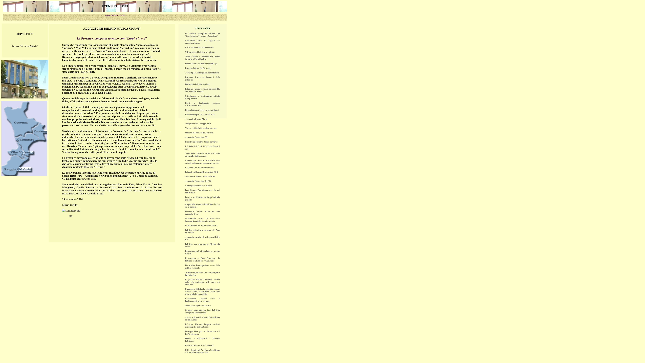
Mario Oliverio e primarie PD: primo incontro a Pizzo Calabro (202, 57)
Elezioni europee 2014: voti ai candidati (202, 110)
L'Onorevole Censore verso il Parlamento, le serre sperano (202, 299)
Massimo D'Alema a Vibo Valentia (200, 176)
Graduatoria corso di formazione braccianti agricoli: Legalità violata (202, 219)
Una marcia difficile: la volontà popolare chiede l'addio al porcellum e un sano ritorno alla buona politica (202, 291)
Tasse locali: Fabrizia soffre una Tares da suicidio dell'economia (202, 154)
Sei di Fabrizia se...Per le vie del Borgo (201, 64)
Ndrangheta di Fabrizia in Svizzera (200, 52)
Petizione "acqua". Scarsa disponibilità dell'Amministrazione (202, 90)
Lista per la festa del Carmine (197, 68)
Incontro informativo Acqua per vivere (201, 142)
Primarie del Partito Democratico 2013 (201, 172)
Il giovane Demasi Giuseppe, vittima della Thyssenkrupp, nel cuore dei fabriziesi (202, 282)
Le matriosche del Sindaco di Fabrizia (201, 225)
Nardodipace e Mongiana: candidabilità (202, 73)
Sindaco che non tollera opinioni (199, 133)
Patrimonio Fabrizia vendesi (197, 84)
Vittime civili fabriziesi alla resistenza (201, 128)
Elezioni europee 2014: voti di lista (199, 114)
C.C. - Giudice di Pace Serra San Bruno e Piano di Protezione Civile (202, 351)
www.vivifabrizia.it (114, 15)
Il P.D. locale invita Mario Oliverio (199, 47)
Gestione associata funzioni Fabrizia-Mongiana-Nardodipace (202, 311)
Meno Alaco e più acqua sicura (198, 306)
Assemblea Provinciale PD (196, 137)
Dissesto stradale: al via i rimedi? (199, 345)
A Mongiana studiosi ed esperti (198, 186)
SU (70, 216)
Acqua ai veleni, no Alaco (196, 119)
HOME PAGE (25, 34)
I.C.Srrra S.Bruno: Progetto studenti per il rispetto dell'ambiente (202, 325)
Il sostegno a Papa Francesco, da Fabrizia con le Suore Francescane (202, 259)
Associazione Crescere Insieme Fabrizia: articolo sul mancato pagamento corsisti (202, 161)
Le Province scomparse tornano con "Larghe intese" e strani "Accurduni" (202, 34)
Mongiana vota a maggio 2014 (198, 124)
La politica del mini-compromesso (199, 167)
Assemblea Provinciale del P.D (198, 181)
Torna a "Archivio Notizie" (25, 45)
